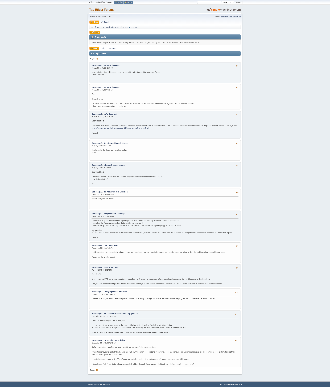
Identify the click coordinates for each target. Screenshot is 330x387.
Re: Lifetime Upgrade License (116, 143)
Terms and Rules (229, 384)
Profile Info (94, 32)
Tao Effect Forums (101, 9)
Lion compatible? (111, 245)
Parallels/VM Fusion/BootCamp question (121, 313)
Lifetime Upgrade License (114, 165)
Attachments (112, 48)
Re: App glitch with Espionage (116, 192)
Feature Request (111, 267)
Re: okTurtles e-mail (112, 65)
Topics (103, 48)
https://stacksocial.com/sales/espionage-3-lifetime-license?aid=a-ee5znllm (121, 128)
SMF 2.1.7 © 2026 (93, 384)
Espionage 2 (97, 192)
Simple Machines (105, 384)
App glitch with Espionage (114, 214)
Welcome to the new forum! (231, 16)
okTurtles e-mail (110, 114)
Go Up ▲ (239, 384)
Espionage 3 (97, 65)
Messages (94, 48)
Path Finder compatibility (114, 340)
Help (220, 384)
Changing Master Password (115, 291)
